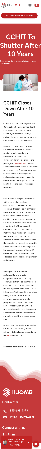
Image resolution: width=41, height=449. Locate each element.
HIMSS (9, 335)
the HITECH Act (20, 163)
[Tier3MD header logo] (10, 3)
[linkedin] (13, 434)
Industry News (29, 61)
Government (16, 61)
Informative (5, 63)
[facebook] (3, 434)
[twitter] (8, 434)
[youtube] (37, 5)
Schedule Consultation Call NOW (19, 15)
